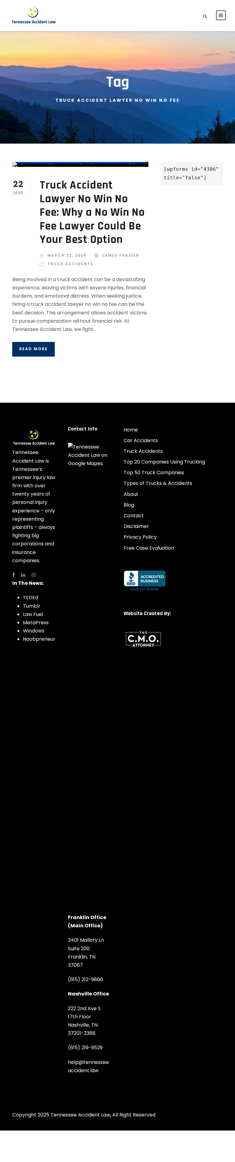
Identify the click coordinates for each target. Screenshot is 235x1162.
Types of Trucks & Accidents (158, 483)
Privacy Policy (140, 537)
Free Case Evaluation (149, 548)
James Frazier (120, 255)
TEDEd (30, 597)
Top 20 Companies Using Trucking (164, 461)
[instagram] (34, 575)
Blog (129, 504)
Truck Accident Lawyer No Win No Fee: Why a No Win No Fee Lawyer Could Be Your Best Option (92, 212)
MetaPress (36, 622)
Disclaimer (136, 526)
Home (131, 429)
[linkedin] (23, 575)
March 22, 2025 (67, 255)
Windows (33, 630)
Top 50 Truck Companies (154, 472)
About (131, 494)
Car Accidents (141, 440)
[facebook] (13, 575)
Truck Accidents (70, 263)
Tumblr (31, 606)
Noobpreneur (39, 639)
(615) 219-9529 (85, 1047)
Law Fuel (33, 614)
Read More (33, 348)
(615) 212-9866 (85, 979)
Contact (134, 515)
